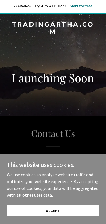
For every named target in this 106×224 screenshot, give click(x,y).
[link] (53, 32)
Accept (53, 210)
